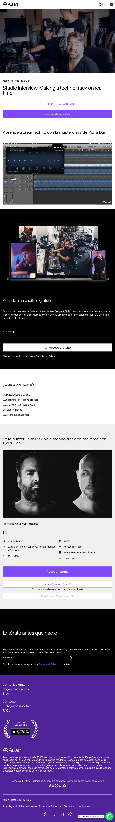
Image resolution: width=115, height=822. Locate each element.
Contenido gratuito (16, 684)
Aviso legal (8, 806)
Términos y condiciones (77, 806)
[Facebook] (45, 814)
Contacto (9, 701)
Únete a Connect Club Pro (57, 584)
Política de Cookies (26, 806)
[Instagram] (53, 814)
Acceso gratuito (60, 347)
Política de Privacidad (50, 664)
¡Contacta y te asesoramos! (91, 816)
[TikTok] (70, 814)
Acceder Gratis (58, 571)
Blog (6, 693)
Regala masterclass (16, 689)
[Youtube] (62, 814)
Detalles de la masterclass (57, 114)
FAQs (6, 710)
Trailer (49, 103)
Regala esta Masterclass (55, 596)
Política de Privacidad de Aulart (39, 356)
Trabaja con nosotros (17, 706)
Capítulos (68, 103)
